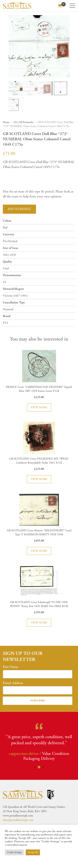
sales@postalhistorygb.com (18, 820)
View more (39, 407)
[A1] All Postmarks (23, 122)
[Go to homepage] (17, 6)
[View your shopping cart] (59, 5)
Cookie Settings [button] (14, 852)
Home (6, 122)
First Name (10, 667)
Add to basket (19, 209)
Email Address (13, 683)
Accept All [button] (33, 852)
